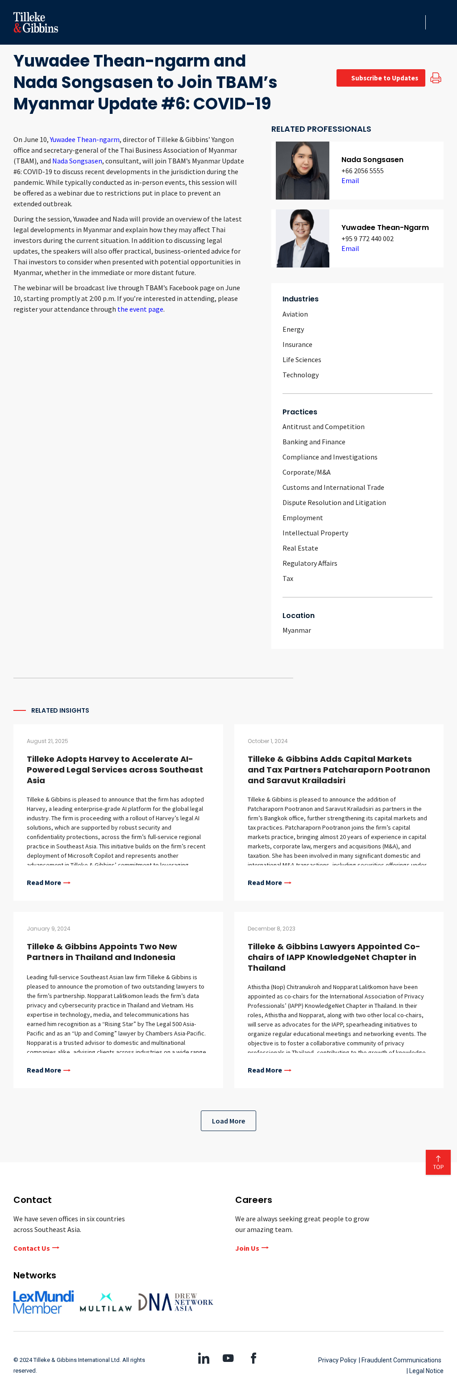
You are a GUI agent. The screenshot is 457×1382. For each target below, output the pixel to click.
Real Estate (300, 547)
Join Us (247, 1248)
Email (350, 180)
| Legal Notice (425, 1370)
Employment (303, 517)
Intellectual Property (315, 532)
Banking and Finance (314, 441)
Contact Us (31, 1248)
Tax (288, 578)
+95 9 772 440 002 (367, 238)
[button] (416, 22)
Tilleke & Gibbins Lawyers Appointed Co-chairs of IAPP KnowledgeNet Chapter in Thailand (334, 957)
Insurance (297, 344)
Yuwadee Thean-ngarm (85, 139)
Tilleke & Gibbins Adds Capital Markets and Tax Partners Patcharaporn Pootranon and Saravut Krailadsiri (339, 769)
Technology (301, 374)
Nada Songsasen (77, 160)
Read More (44, 883)
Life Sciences (302, 359)
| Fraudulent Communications (400, 1360)
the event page (140, 309)
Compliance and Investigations (330, 456)
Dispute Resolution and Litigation (334, 502)
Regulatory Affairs (310, 563)
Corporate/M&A (307, 472)
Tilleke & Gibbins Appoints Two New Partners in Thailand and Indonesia (102, 952)
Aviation (295, 313)
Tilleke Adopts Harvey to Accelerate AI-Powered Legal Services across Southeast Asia (115, 769)
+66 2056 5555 (362, 170)
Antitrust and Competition (324, 426)
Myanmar (297, 630)
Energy (293, 329)
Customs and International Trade (333, 487)
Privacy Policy (337, 1360)
